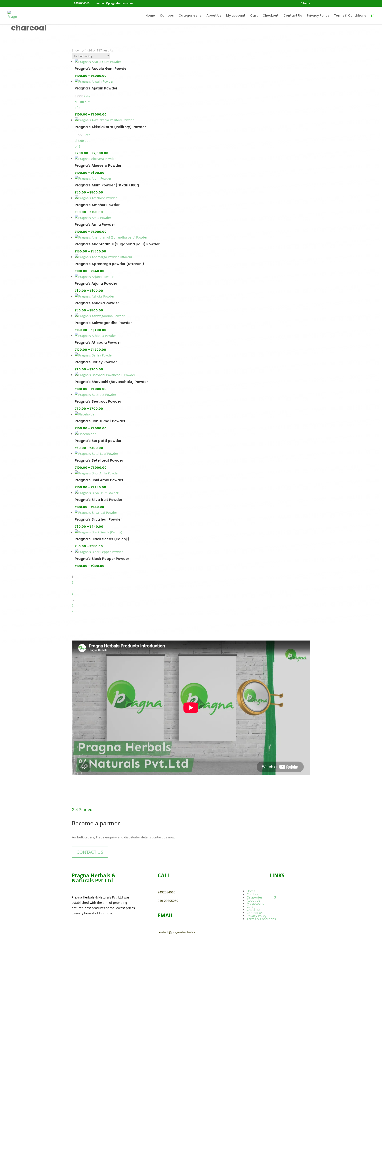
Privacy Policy (318, 16)
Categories (188, 16)
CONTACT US (89, 852)
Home (150, 16)
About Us (213, 16)
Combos (167, 16)
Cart (254, 16)
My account (235, 16)
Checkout (271, 16)
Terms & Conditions (350, 16)
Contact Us (292, 16)
